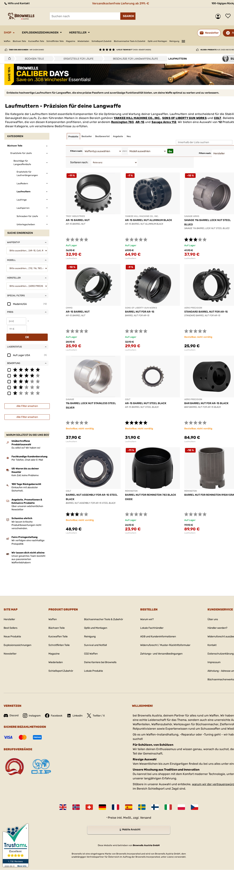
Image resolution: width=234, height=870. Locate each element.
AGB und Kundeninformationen (158, 636)
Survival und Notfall (95, 645)
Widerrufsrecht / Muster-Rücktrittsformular (165, 645)
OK (27, 337)
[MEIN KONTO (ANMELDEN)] (219, 16)
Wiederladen (83, 41)
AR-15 (139, 122)
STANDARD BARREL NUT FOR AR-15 (206, 311)
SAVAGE (70, 399)
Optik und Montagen (157, 41)
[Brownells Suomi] (155, 807)
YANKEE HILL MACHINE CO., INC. (137, 118)
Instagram (35, 715)
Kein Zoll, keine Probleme (25, 475)
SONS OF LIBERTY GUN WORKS (184, 118)
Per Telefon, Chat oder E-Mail (27, 459)
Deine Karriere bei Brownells (100, 662)
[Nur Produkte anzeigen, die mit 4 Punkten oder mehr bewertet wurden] (27, 375)
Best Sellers (10, 627)
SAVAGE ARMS (191, 216)
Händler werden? (217, 627)
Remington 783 (122, 122)
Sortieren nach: (79, 162)
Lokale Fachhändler (151, 627)
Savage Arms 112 (164, 122)
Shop (7, 32)
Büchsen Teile (19, 41)
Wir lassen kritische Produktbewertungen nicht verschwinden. (26, 525)
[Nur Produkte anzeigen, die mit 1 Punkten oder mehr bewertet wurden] (27, 393)
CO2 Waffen (91, 653)
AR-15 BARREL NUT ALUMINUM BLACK (148, 220)
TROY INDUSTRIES (75, 216)
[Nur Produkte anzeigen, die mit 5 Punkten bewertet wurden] (27, 370)
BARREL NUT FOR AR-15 (139, 311)
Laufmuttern (71, 258)
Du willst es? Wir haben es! (26, 447)
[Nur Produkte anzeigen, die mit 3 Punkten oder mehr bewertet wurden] (27, 381)
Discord (14, 715)
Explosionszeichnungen (40, 32)
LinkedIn (77, 715)
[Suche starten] (127, 16)
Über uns (212, 619)
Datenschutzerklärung (220, 653)
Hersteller (77, 32)
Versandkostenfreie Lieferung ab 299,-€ (120, 3)
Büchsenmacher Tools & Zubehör (129, 41)
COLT (217, 118)
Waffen (7, 41)
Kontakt (211, 645)
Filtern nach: (76, 151)
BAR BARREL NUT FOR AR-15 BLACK (206, 403)
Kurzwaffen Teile (36, 41)
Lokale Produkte (93, 670)
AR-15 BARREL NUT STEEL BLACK (145, 403)
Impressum (213, 662)
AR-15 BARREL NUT (78, 220)
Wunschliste (229, 16)
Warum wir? (147, 619)
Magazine (70, 41)
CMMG (69, 308)
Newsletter (10, 653)
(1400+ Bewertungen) (133, 50)
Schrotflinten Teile (55, 41)
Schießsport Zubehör (102, 41)
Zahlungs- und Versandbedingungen (161, 653)
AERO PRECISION (193, 308)
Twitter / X (99, 715)
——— (183, 40)
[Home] (8, 58)
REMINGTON (131, 491)
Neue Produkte (12, 636)
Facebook (56, 715)
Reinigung (174, 41)
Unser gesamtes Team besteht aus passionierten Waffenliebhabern (28, 559)
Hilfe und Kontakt (18, 3)
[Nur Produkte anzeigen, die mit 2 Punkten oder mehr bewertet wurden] (27, 387)
